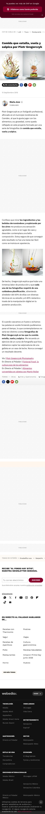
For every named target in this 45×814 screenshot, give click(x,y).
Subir (36, 694)
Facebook (21, 85)
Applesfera (7, 715)
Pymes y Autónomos (31, 760)
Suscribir (36, 580)
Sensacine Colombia (31, 788)
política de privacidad (34, 585)
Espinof (26, 728)
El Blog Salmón (29, 756)
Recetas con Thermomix (8, 630)
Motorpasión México (31, 795)
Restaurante (36, 32)
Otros (13, 377)
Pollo (5, 650)
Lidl (19, 32)
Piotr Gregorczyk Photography (20, 358)
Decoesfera (7, 760)
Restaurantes (9, 655)
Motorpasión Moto (30, 744)
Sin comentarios (11, 85)
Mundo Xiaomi (8, 723)
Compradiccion (9, 764)
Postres (26, 629)
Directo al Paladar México (10, 796)
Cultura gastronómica (29, 643)
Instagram (26, 597)
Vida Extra (27, 711)
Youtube (21, 597)
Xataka (5, 708)
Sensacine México (30, 784)
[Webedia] (9, 695)
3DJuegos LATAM (30, 776)
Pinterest (32, 597)
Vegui (5, 637)
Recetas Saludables (32, 650)
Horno (6, 663)
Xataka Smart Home (11, 719)
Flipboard (30, 85)
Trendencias (8, 756)
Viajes (26, 637)
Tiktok (5, 602)
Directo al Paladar (10, 740)
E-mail (34, 85)
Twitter (25, 85)
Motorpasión (28, 740)
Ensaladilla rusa (26, 558)
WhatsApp (5, 597)
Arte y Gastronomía (28, 377)
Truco (26, 32)
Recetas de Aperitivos (8, 643)
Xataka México (8, 776)
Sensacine (27, 724)
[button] (16, 102)
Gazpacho (39, 558)
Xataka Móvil (8, 711)
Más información (25, 811)
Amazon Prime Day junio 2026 (32, 656)
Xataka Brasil (8, 780)
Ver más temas (9, 672)
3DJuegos (27, 708)
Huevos (26, 663)
